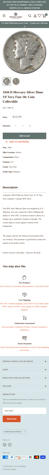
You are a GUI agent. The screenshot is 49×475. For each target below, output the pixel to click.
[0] (44, 15)
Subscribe (11, 419)
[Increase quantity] (30, 126)
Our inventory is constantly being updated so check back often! (24, 286)
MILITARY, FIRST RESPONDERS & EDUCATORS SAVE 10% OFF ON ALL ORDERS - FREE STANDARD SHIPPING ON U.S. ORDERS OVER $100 (24, 5)
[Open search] (29, 15)
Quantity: (7, 126)
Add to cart (24, 136)
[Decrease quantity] (15, 126)
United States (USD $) (12, 432)
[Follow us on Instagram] (10, 445)
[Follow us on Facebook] (5, 445)
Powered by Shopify (9, 469)
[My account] (35, 15)
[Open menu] (4, 16)
